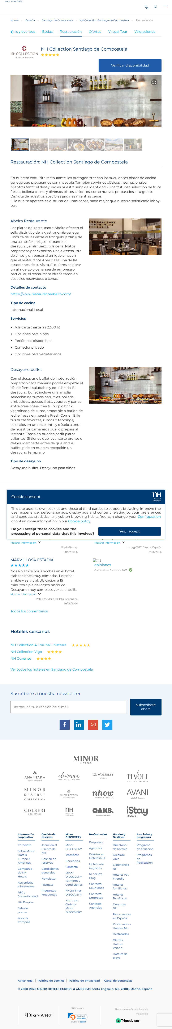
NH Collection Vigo (26, 652)
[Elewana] (69, 776)
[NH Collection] (69, 794)
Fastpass (47, 884)
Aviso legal (25, 980)
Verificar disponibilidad (130, 65)
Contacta (71, 866)
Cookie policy (79, 521)
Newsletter (49, 878)
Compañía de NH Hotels (25, 872)
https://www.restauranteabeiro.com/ (40, 294)
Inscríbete (72, 854)
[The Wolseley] (103, 776)
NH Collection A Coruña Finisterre (38, 645)
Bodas (47, 32)
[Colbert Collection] (34, 812)
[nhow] (103, 794)
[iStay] (137, 812)
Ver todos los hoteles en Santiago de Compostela (51, 669)
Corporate (24, 845)
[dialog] (86, 514)
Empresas (96, 842)
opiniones (102, 565)
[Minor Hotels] (86, 760)
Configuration (149, 517)
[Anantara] (34, 776)
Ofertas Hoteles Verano (118, 943)
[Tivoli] (137, 776)
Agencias (95, 848)
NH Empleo (26, 902)
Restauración (71, 32)
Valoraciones (144, 32)
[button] (77, 1018)
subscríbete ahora (146, 707)
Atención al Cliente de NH (49, 848)
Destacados (121, 934)
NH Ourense (20, 658)
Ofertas (95, 32)
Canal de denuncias (118, 980)
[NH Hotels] (69, 812)
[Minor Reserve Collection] (34, 794)
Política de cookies (51, 980)
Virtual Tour (117, 32)
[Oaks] (103, 812)
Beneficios (72, 861)
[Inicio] (14, 7)
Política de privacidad (84, 980)
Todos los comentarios (29, 611)
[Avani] (137, 794)
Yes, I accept (129, 531)
